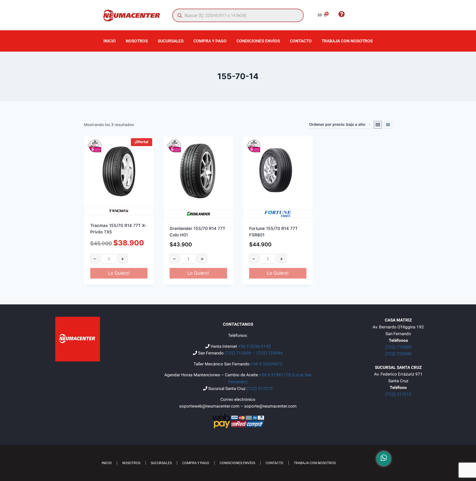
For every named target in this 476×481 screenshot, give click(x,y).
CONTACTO (301, 40)
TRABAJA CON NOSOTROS (347, 40)
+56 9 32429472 (266, 363)
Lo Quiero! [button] (119, 273)
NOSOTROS (137, 40)
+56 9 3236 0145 (254, 346)
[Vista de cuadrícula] (378, 124)
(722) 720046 (270, 353)
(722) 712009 (398, 347)
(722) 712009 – (240, 353)
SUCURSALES (170, 40)
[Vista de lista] (388, 124)
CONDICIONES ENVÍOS (258, 40)
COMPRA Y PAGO (210, 40)
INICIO (109, 40)
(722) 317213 (259, 388)
